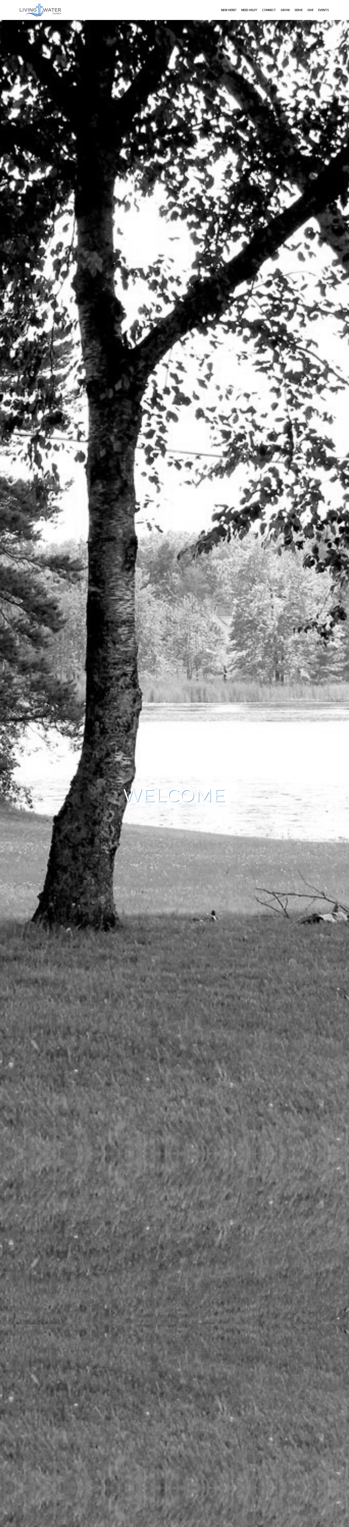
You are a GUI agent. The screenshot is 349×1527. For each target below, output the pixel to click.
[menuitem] (229, 10)
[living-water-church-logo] (40, 10)
